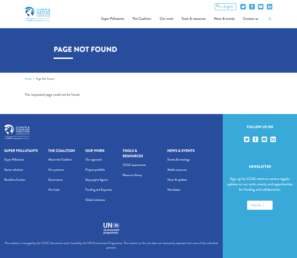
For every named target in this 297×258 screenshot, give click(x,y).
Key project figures (96, 180)
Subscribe (256, 205)
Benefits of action (14, 180)
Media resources (177, 170)
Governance (55, 180)
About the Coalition (60, 159)
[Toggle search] (270, 18)
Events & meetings (178, 159)
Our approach (93, 159)
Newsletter (174, 190)
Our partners (56, 170)
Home (28, 79)
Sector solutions (13, 170)
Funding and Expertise (98, 190)
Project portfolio (95, 170)
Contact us (250, 18)
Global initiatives (95, 200)
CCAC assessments (134, 165)
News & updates (177, 180)
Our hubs (54, 190)
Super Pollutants (14, 159)
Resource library (132, 175)
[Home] (38, 14)
